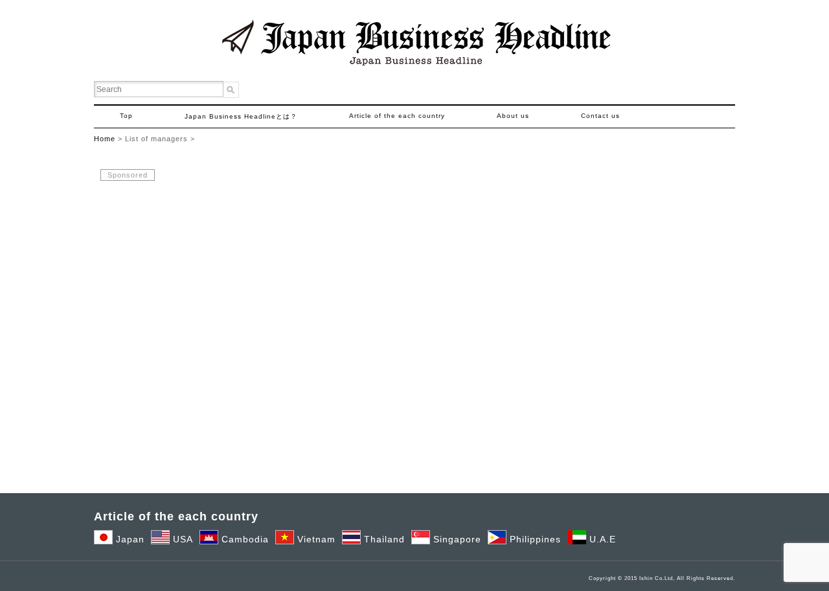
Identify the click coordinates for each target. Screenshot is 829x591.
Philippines (533, 539)
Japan (128, 539)
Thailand (383, 539)
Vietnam (314, 539)
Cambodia (243, 539)
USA (181, 539)
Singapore (455, 539)
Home (104, 139)
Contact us (600, 115)
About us (513, 115)
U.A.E (601, 539)
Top (126, 115)
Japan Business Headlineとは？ (241, 116)
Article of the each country (397, 115)
